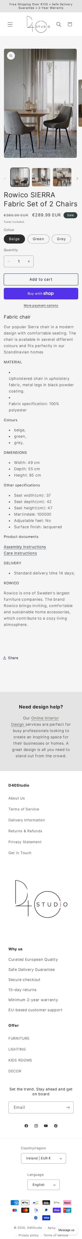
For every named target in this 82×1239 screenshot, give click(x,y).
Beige (14, 239)
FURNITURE (18, 1038)
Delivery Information (26, 820)
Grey (61, 239)
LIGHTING (17, 1049)
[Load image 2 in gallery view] (41, 177)
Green (38, 239)
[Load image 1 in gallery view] (20, 177)
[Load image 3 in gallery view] (62, 177)
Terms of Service (23, 809)
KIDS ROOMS (20, 1060)
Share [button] (13, 658)
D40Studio (34, 1228)
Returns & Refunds (25, 831)
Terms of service (56, 1235)
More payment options (41, 305)
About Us (16, 798)
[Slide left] (4, 178)
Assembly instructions (25, 547)
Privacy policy (29, 1235)
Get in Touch (20, 853)
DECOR (14, 1071)
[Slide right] (77, 178)
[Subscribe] (67, 1107)
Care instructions (20, 553)
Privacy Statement (24, 842)
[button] (10, 24)
